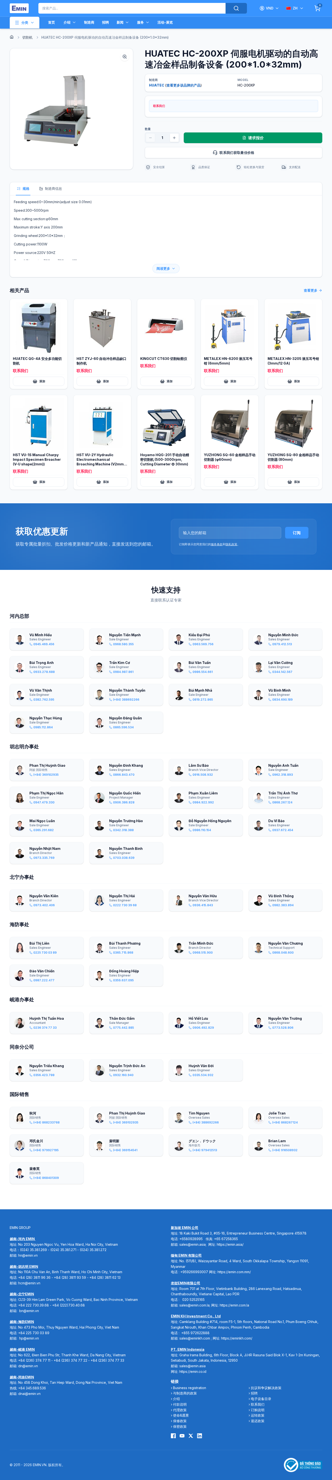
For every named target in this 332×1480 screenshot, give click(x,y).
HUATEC (156, 85)
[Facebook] (173, 1435)
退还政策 (257, 1421)
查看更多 (310, 290)
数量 (148, 129)
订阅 (297, 532)
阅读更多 (163, 268)
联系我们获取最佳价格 (236, 152)
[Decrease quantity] (150, 138)
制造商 (89, 22)
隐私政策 (231, 544)
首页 (51, 22)
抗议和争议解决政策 (266, 1388)
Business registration (189, 1388)
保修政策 (180, 1421)
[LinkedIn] (199, 1435)
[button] (71, 108)
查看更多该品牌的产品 (183, 85)
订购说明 (257, 1410)
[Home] (12, 37)
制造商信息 (53, 188)
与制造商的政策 (185, 1393)
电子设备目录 (261, 1399)
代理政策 (180, 1410)
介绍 (67, 22)
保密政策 (180, 1426)
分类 (24, 22)
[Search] (236, 8)
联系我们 (257, 1404)
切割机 (27, 37)
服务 (140, 22)
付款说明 (180, 1404)
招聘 (105, 22)
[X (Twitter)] (190, 1435)
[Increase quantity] (174, 138)
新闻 (120, 22)
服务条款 (217, 544)
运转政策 (257, 1415)
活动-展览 (165, 22)
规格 (26, 188)
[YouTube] (182, 1435)
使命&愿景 (181, 1415)
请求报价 (256, 137)
